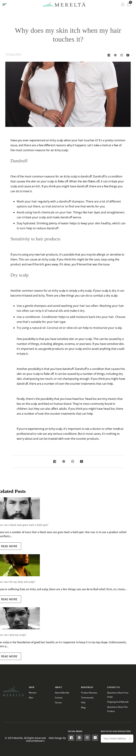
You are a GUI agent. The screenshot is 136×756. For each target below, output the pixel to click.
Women (32, 692)
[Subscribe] (130, 738)
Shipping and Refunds (118, 701)
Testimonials (87, 697)
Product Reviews (89, 692)
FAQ (83, 702)
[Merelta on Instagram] (121, 55)
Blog (83, 707)
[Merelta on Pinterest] (115, 55)
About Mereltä (62, 692)
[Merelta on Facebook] (108, 55)
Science (59, 697)
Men (31, 697)
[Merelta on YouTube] (127, 55)
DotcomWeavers (35, 740)
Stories (58, 702)
